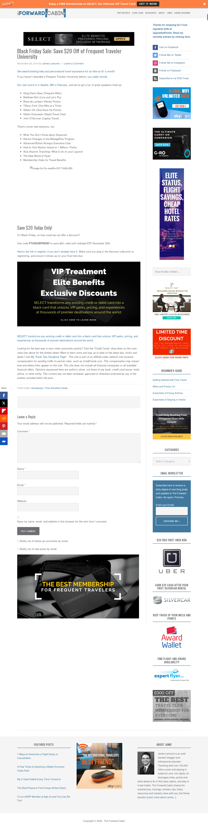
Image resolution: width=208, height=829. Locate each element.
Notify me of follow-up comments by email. (44, 541)
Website (21, 501)
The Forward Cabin (41, 13)
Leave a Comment (74, 63)
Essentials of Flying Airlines (168, 393)
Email (21, 485)
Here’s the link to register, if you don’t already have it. (47, 251)
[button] (104, 4)
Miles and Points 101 (164, 386)
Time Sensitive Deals (56, 388)
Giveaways (37, 388)
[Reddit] (4, 418)
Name (21, 469)
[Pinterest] (4, 426)
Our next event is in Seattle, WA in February (42, 85)
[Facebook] (4, 395)
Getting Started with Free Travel (170, 380)
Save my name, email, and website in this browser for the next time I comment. (62, 521)
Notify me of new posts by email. (38, 549)
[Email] (4, 433)
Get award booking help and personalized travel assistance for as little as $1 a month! (66, 71)
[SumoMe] (4, 441)
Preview (160, 527)
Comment (23, 431)
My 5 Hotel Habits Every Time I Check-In (39, 779)
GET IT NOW (148, 3)
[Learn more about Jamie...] (161, 797)
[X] (4, 403)
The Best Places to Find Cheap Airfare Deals (41, 788)
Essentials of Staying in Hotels (169, 399)
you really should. (98, 76)
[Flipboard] (4, 411)
